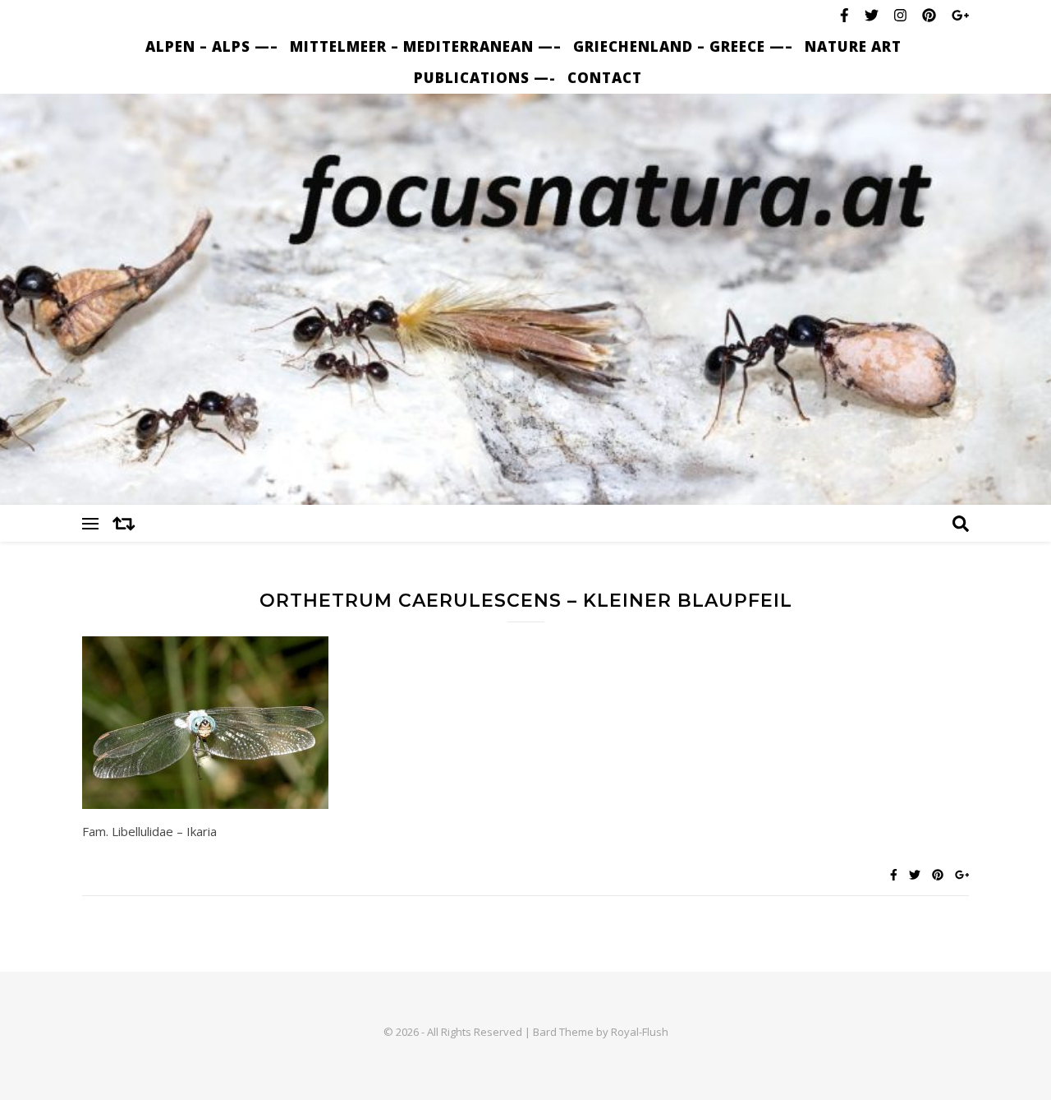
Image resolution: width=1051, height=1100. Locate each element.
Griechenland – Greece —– (683, 46)
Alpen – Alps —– (211, 46)
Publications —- (485, 77)
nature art (853, 46)
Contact (604, 77)
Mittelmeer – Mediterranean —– (426, 46)
